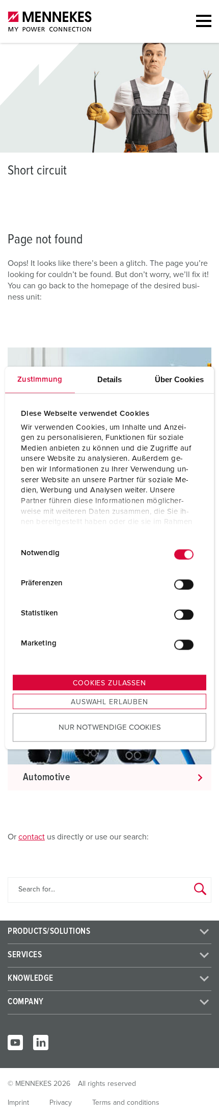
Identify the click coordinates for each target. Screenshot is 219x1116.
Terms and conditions (125, 1102)
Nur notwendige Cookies (110, 727)
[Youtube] (15, 1042)
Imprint (18, 1102)
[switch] (184, 584)
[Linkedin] (40, 1042)
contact (31, 837)
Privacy (60, 1102)
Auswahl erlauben (109, 702)
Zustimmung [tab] (39, 379)
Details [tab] (109, 379)
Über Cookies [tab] (179, 379)
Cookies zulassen (109, 683)
